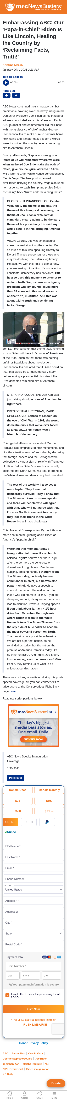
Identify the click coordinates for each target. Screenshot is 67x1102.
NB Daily (8, 1074)
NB (47, 1063)
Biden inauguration (37, 1069)
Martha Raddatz (32, 1063)
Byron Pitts (18, 1053)
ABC (5, 1053)
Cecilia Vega (35, 1053)
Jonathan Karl (11, 1063)
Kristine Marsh (13, 65)
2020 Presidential (13, 1069)
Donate (55, 1083)
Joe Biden (41, 1058)
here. (13, 691)
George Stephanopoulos (17, 1058)
